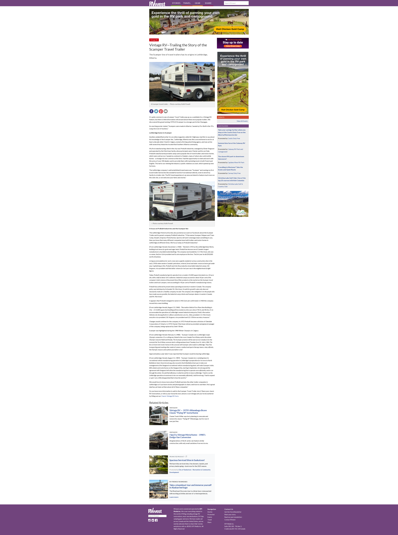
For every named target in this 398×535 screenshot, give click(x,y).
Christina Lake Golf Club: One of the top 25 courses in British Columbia (232, 179)
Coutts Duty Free (234, 138)
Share (208, 3)
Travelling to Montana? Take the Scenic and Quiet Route (230, 168)
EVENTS (221, 117)
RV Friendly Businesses (178, 482)
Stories (176, 3)
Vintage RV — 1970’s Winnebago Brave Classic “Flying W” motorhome (188, 411)
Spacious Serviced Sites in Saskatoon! (187, 460)
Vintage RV (154, 40)
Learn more (173, 497)
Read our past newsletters (233, 517)
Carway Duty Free (234, 173)
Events (209, 517)
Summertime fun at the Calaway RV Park (231, 144)
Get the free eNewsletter (232, 512)
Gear (197, 3)
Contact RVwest (229, 520)
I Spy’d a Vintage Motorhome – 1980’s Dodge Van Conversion (187, 436)
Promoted (210, 514)
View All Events (242, 121)
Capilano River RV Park (236, 162)
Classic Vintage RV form (169, 396)
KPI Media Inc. (229, 524)
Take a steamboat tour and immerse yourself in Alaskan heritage (190, 486)
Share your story (230, 514)
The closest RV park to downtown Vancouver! (231, 157)
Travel (187, 3)
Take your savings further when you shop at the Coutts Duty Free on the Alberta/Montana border (232, 132)
